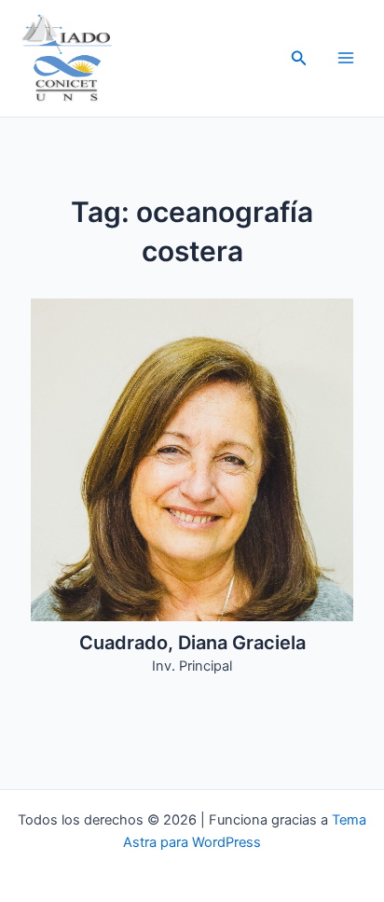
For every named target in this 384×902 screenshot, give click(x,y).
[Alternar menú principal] (345, 57)
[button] (299, 58)
